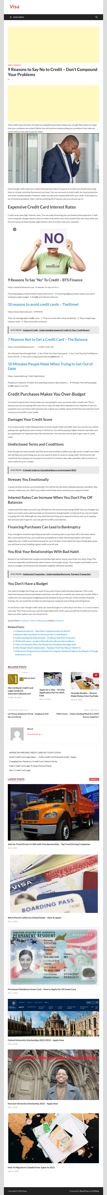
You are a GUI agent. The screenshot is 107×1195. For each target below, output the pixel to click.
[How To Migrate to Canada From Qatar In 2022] (53, 1138)
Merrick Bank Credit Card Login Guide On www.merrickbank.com (20, 690)
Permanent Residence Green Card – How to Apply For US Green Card (42, 989)
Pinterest (59, 620)
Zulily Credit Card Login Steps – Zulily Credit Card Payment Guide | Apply (42, 757)
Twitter (33, 620)
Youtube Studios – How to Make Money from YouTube (84, 694)
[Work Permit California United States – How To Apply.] (53, 883)
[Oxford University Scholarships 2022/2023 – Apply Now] (53, 1017)
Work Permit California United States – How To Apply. (35, 917)
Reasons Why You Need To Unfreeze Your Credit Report (41, 634)
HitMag (96, 1191)
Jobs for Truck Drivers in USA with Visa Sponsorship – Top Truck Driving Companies (49, 844)
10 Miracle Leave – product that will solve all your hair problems (44, 641)
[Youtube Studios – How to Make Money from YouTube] (85, 681)
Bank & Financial (14, 65)
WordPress (84, 1191)
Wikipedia (41, 620)
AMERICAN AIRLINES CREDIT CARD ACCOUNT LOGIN (35, 752)
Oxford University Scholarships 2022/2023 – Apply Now (36, 1040)
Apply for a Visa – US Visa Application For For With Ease (52, 692)
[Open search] (97, 17)
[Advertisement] (53, 44)
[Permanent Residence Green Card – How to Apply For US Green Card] (53, 956)
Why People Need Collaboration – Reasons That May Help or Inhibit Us (48, 647)
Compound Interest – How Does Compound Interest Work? (42, 631)
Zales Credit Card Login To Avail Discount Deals (30, 766)
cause (84, 607)
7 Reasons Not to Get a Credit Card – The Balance (48, 339)
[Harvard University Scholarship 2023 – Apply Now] (53, 1074)
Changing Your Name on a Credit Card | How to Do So (33, 761)
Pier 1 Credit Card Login (20, 770)
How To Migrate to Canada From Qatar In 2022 (31, 1167)
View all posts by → (35, 734)
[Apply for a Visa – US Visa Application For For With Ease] (53, 680)
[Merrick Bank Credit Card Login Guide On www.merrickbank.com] (22, 679)
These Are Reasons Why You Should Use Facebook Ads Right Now (45, 644)
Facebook (24, 620)
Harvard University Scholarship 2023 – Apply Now (33, 1103)
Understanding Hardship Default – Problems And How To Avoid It (45, 638)
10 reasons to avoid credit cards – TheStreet (43, 304)
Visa (14, 6)
